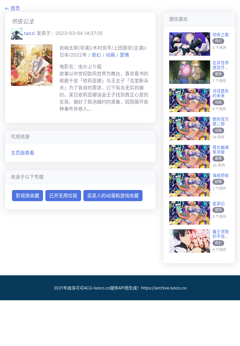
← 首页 (12, 8)
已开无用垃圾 (63, 196)
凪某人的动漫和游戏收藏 (113, 196)
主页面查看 (22, 153)
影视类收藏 (27, 196)
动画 (111, 55)
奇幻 (97, 55)
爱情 (124, 55)
